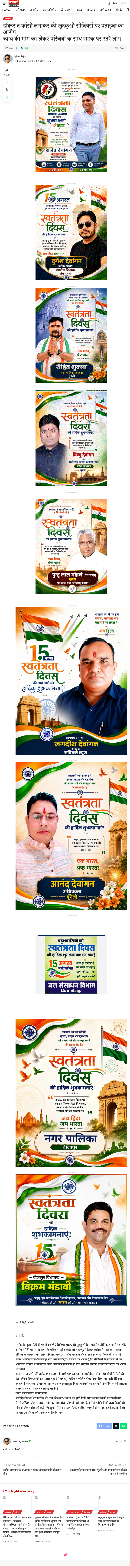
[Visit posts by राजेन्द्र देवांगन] (8, 59)
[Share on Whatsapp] (26, 48)
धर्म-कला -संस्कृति (74, 1512)
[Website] (125, 1441)
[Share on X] (21, 48)
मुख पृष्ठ (112, 1512)
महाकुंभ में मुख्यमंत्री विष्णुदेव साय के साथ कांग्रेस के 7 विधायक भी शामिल (111, 1521)
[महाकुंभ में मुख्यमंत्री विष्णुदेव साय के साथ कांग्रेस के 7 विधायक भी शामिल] (112, 1504)
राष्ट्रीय (49, 1512)
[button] (6, 3)
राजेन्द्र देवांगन (20, 56)
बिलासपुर (87, 1512)
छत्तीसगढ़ (8, 18)
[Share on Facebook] (16, 48)
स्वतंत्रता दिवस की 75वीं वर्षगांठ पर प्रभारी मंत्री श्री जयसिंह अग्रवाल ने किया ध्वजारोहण (78, 1523)
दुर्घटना (17, 1512)
